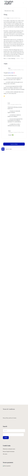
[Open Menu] (2, 3)
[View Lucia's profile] (5, 103)
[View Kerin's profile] (5, 68)
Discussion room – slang (9, 10)
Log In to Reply (14, 144)
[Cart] (25, 2)
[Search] (21, 2)
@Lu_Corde (10, 72)
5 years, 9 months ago (11, 58)
